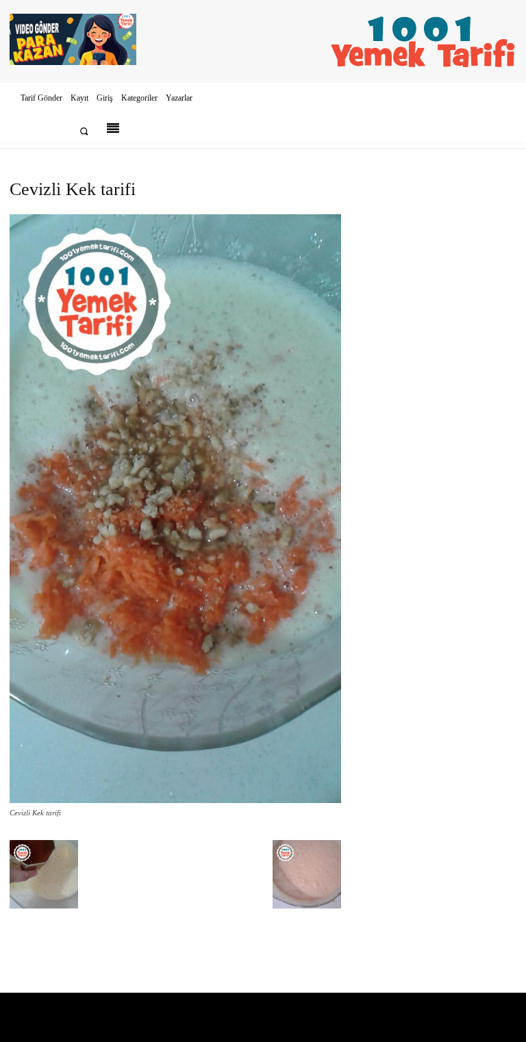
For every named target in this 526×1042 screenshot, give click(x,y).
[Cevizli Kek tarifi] (175, 800)
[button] (84, 131)
